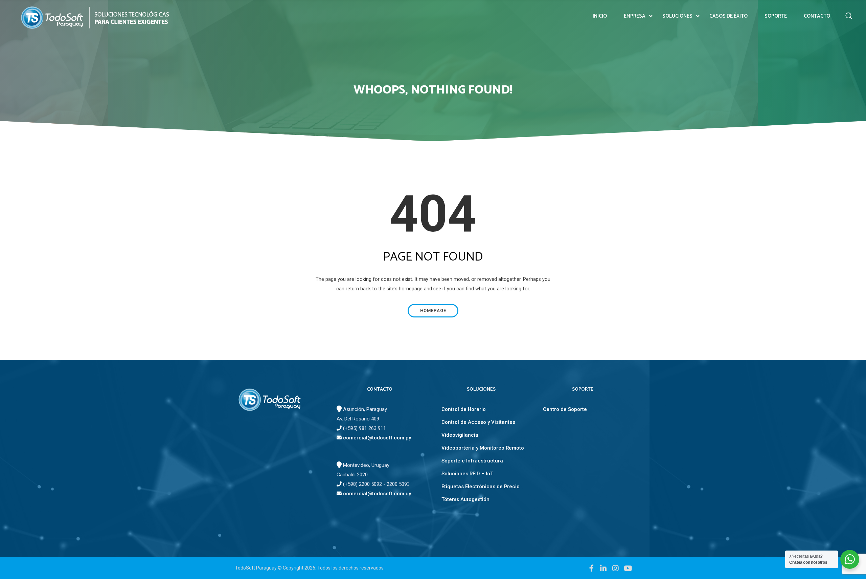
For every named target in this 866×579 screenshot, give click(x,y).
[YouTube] (627, 568)
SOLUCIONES (677, 16)
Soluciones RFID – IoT (467, 474)
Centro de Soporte (565, 409)
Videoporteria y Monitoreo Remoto (482, 448)
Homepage (433, 310)
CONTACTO (817, 16)
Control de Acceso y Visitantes (478, 422)
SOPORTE (776, 16)
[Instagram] (615, 568)
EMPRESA (634, 16)
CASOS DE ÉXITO (728, 16)
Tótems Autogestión (465, 499)
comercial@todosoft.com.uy (376, 494)
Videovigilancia (459, 435)
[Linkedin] (603, 568)
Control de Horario (463, 409)
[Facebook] (591, 568)
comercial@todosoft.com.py (376, 438)
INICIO (600, 16)
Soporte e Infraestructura (472, 461)
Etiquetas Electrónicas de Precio (480, 486)
